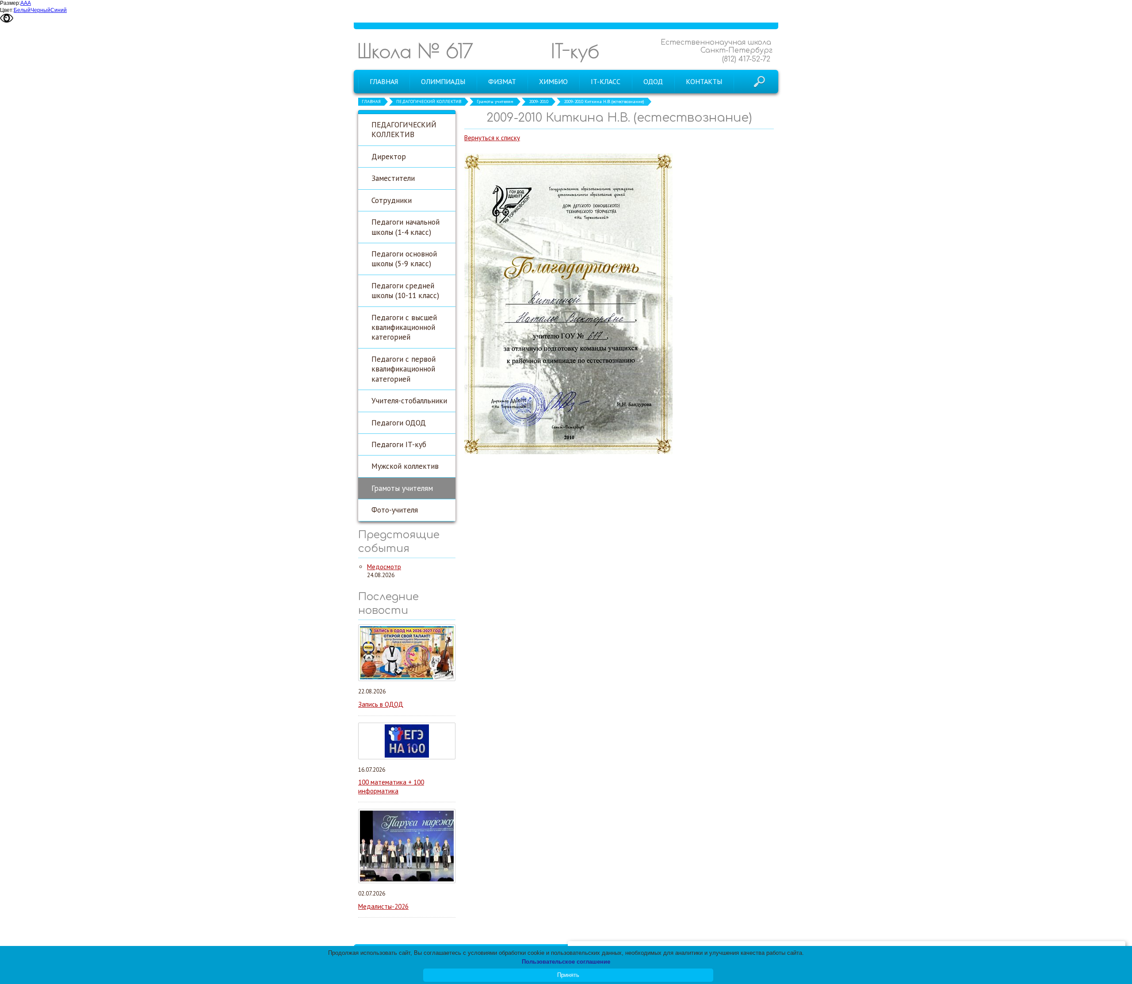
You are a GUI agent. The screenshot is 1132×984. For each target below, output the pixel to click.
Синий (58, 10)
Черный (40, 10)
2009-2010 (538, 101)
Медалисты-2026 (383, 906)
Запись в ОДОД (380, 704)
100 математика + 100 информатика (391, 786)
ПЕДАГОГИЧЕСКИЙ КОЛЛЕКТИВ (428, 101)
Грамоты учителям (495, 101)
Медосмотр (384, 567)
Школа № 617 (415, 50)
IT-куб (575, 50)
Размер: (10, 3)
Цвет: (7, 10)
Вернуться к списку (492, 138)
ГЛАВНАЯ (371, 101)
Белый (22, 10)
